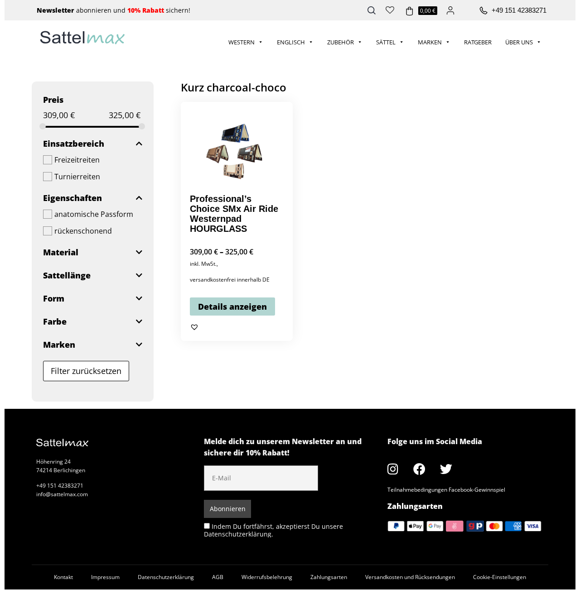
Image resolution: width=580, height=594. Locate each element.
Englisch (291, 42)
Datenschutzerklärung (166, 577)
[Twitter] (446, 468)
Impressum (105, 577)
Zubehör (340, 42)
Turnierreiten (77, 177)
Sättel (386, 42)
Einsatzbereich (73, 143)
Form (53, 298)
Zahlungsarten (328, 577)
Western (241, 42)
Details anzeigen (232, 306)
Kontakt (63, 577)
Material (60, 252)
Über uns (519, 42)
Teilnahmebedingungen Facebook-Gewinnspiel (446, 489)
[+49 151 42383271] (483, 11)
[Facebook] (419, 468)
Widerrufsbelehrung (267, 577)
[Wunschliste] (390, 9)
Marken (430, 42)
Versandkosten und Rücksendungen (410, 577)
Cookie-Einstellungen (499, 577)
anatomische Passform (93, 214)
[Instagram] (393, 468)
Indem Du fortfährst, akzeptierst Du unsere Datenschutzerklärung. (273, 530)
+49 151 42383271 (519, 10)
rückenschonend (83, 231)
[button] (194, 327)
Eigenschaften (72, 197)
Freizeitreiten (77, 160)
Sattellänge (67, 275)
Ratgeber (478, 42)
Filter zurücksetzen (86, 370)
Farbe (55, 321)
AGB (217, 577)
